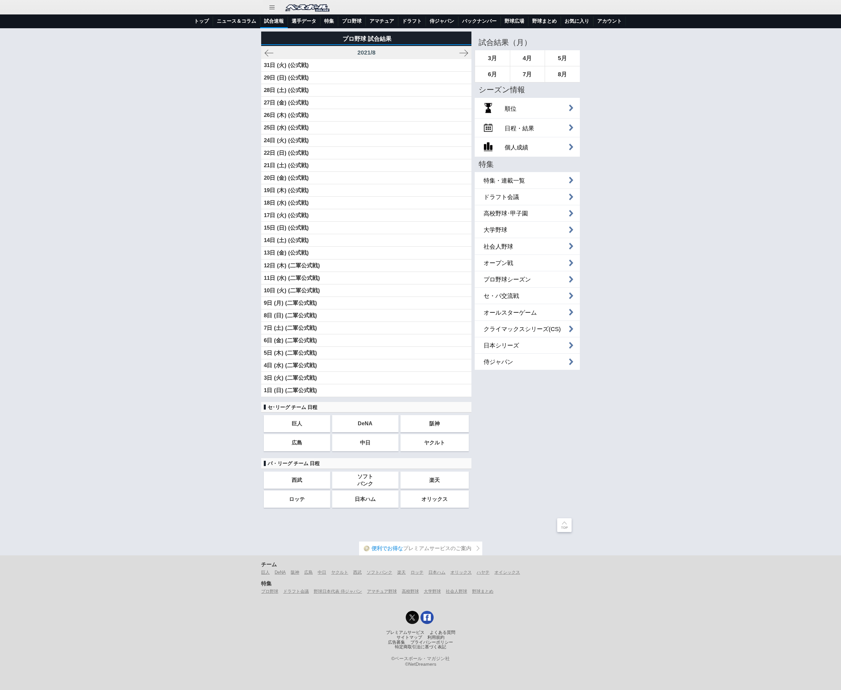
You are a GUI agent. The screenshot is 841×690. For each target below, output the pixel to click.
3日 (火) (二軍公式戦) (290, 378)
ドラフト (412, 21)
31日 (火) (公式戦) (286, 65)
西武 (297, 480)
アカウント (609, 21)
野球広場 (514, 21)
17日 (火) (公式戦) (286, 215)
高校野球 (410, 591)
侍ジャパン (442, 21)
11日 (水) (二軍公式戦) (292, 278)
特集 (329, 21)
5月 (562, 58)
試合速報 (274, 21)
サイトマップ (409, 637)
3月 (492, 58)
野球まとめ (544, 21)
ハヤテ (483, 572)
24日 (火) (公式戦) (286, 140)
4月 (527, 58)
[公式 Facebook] (427, 617)
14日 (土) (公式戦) (286, 240)
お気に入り (577, 21)
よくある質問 (442, 632)
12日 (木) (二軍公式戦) (292, 265)
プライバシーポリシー (431, 642)
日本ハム (365, 499)
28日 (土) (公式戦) (286, 90)
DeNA (365, 423)
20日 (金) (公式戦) (286, 178)
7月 (527, 74)
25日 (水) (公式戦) (286, 127)
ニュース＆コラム (236, 21)
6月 (492, 74)
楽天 (434, 480)
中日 (365, 442)
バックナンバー (479, 21)
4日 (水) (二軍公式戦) (290, 365)
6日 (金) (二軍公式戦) (290, 340)
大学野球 (432, 591)
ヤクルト (434, 442)
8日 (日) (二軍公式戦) (290, 315)
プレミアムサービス (405, 632)
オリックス (434, 499)
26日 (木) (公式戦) (286, 115)
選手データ (304, 21)
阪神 (434, 423)
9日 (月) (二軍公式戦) (290, 303)
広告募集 (396, 642)
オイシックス (507, 572)
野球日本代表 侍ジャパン (338, 591)
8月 (562, 74)
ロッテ (297, 499)
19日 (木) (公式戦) (286, 190)
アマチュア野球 (382, 591)
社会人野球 (456, 591)
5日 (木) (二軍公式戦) (290, 353)
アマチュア (382, 21)
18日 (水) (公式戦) (286, 203)
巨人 (297, 423)
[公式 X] (412, 617)
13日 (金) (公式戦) (286, 253)
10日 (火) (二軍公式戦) (292, 290)
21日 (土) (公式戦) (286, 165)
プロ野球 (352, 21)
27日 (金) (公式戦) (286, 102)
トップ (201, 21)
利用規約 (435, 637)
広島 (297, 442)
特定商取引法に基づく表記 (420, 647)
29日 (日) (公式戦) (286, 77)
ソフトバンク (365, 479)
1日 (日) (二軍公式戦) (290, 390)
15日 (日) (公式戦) (286, 228)
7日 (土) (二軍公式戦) (290, 328)
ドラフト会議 (296, 591)
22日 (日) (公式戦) (286, 153)
